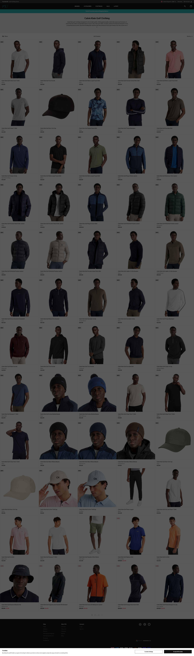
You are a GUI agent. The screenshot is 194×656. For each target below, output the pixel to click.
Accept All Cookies (178, 651)
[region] (97, 652)
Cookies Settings (149, 651)
